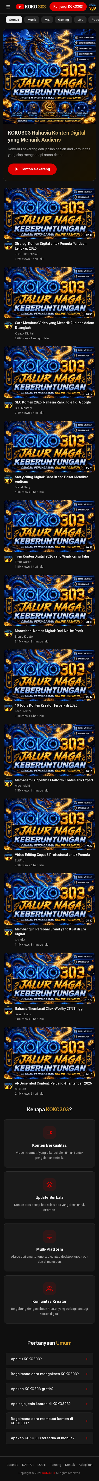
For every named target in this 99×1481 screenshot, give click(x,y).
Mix (47, 19)
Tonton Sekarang (35, 169)
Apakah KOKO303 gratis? (32, 1389)
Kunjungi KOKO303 (68, 6)
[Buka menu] (8, 6)
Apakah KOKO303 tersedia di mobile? (42, 1438)
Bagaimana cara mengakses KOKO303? (45, 1374)
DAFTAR (28, 1465)
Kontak (70, 1465)
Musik (32, 19)
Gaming (63, 19)
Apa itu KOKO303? (26, 1359)
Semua (14, 19)
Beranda (12, 1465)
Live (80, 19)
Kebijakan (86, 1465)
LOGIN (41, 1465)
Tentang (55, 1465)
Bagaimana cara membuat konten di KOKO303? (42, 1421)
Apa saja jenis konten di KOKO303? (41, 1404)
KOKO (35, 7)
